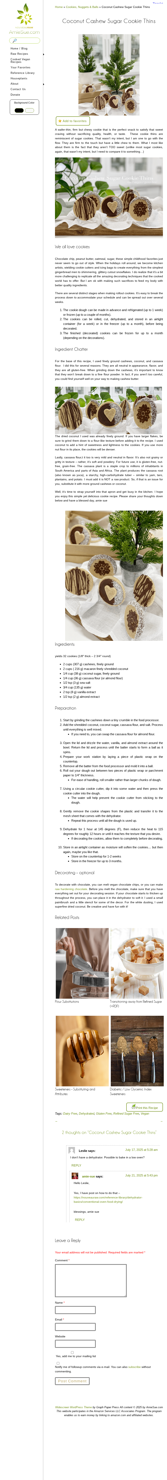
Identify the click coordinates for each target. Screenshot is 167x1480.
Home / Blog (19, 48)
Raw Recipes (18, 54)
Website (60, 1336)
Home (59, 7)
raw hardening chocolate (71, 889)
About (14, 84)
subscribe (134, 1367)
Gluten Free (104, 1113)
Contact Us (18, 89)
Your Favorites (21, 67)
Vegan (145, 1113)
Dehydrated (86, 1113)
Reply (76, 1165)
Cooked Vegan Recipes (20, 60)
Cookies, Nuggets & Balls (82, 7)
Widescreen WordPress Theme (73, 1407)
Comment (62, 1260)
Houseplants (19, 78)
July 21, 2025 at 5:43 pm (141, 1175)
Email (59, 1319)
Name (60, 1302)
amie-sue (88, 1176)
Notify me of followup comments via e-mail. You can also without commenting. (103, 1369)
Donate (15, 94)
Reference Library (23, 72)
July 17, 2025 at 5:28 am (141, 1149)
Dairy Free (70, 1113)
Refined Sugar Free (126, 1113)
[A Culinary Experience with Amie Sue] (24, 18)
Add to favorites (75, 121)
